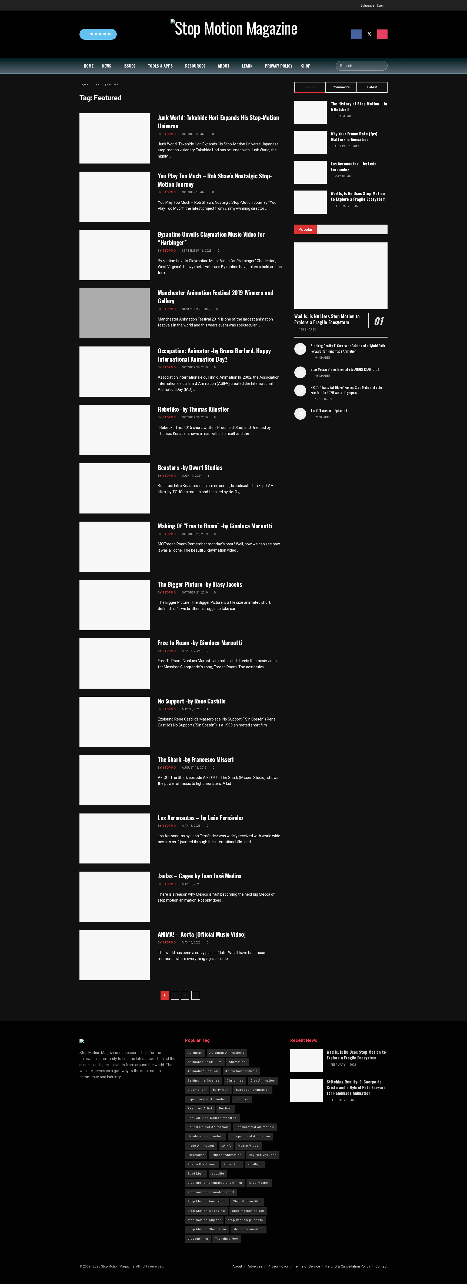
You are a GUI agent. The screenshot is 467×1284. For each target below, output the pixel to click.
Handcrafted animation (254, 1127)
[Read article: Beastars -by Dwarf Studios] (114, 488)
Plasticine (196, 1155)
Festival (225, 1108)
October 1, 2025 (193, 192)
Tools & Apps (160, 66)
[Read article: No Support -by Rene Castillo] (114, 722)
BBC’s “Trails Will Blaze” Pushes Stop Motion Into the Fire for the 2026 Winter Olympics (346, 389)
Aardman (195, 1053)
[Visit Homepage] (234, 34)
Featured (111, 85)
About (223, 66)
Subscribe (367, 5)
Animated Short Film (205, 1062)
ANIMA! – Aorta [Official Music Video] (202, 934)
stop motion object (248, 1211)
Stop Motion (259, 1183)
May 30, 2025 (190, 709)
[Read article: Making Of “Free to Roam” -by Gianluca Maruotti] (114, 547)
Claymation (197, 1090)
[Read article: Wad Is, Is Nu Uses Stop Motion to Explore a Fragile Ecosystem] (341, 275)
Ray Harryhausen (263, 1155)
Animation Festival (203, 1071)
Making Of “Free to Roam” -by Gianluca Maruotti (215, 525)
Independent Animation (250, 1136)
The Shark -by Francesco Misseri (196, 759)
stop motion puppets (245, 1220)
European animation (253, 1090)
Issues (129, 66)
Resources (195, 66)
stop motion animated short (211, 1192)
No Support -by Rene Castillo (192, 700)
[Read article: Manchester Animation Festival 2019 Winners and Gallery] (114, 313)
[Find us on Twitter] (369, 34)
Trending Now (227, 1238)
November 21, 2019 (195, 309)
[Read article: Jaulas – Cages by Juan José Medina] (114, 897)
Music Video (248, 1146)
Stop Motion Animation (207, 1201)
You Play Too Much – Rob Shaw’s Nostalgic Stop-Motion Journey (215, 179)
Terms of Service (307, 1266)
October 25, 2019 (194, 417)
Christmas (235, 1080)
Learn (247, 66)
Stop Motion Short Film (207, 1229)
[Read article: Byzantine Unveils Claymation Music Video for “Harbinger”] (114, 255)
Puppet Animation (227, 1155)
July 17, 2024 (191, 476)
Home (89, 66)
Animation (237, 1062)
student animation (248, 1229)
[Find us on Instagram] (382, 34)
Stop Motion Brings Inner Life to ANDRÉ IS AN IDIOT (345, 369)
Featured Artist (200, 1108)
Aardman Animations (226, 1053)
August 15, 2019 (193, 767)
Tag (96, 85)
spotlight (255, 1164)
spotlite (218, 1173)
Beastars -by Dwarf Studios (190, 467)
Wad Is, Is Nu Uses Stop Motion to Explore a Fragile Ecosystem (358, 196)
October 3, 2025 (193, 134)
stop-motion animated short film (215, 1183)
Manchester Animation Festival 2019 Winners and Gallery (215, 296)
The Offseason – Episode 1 (329, 410)
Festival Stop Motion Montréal (213, 1118)
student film (198, 1238)
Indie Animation (201, 1146)
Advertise (255, 1266)
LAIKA (226, 1146)
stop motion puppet (204, 1220)
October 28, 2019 (194, 367)
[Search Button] (383, 66)
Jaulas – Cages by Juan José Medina (200, 875)
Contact (381, 1266)
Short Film (232, 1164)
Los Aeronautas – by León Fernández (200, 817)
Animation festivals (241, 1071)
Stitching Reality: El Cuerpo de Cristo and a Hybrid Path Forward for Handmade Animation (348, 348)
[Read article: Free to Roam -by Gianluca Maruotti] (114, 663)
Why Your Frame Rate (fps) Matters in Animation (354, 136)
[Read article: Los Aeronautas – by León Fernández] (114, 838)
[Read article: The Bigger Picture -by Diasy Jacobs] (114, 605)
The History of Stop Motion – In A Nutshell (359, 106)
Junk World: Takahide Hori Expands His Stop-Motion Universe (218, 121)
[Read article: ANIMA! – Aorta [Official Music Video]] (114, 955)
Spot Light (196, 1173)
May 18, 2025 (190, 651)
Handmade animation (206, 1136)
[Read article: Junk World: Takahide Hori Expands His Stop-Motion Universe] (114, 138)
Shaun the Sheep (202, 1164)
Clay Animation (263, 1080)
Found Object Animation (208, 1127)
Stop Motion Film (247, 1201)
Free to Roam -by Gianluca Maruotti (200, 642)
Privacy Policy (278, 66)
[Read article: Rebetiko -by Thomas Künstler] (114, 430)
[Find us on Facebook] (356, 34)
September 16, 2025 (196, 250)
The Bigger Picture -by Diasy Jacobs (200, 584)
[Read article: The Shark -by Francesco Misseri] (114, 780)
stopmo (169, 134)
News (106, 66)
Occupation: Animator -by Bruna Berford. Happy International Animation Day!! (214, 354)
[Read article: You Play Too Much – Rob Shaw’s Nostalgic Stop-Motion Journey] (114, 197)
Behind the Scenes (204, 1080)
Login (380, 5)
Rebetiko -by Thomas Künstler (193, 409)
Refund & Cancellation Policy (347, 1266)
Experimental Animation (208, 1099)
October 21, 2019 (194, 534)
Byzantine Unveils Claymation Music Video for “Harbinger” (211, 238)
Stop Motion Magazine (206, 1211)
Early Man (221, 1090)
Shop (306, 66)
